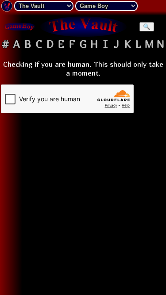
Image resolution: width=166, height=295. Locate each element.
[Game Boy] (19, 26)
